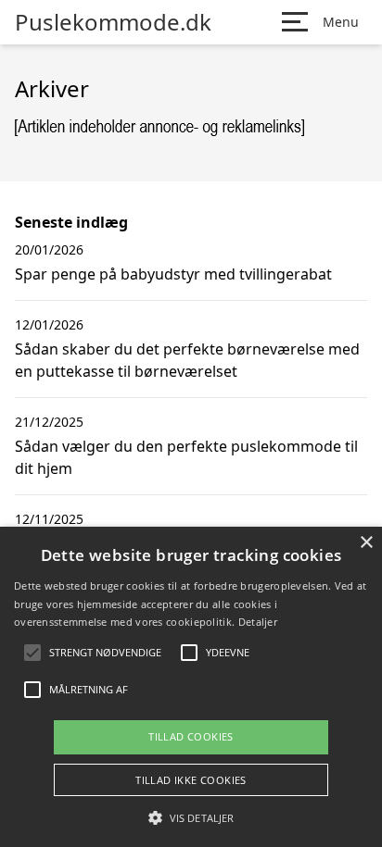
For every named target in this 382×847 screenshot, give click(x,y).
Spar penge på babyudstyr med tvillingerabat (173, 274)
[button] (191, 817)
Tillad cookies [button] (191, 736)
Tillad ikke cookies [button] (191, 780)
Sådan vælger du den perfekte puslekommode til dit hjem (186, 457)
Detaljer (257, 622)
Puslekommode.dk (113, 22)
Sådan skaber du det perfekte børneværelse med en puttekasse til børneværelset (187, 360)
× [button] (366, 543)
